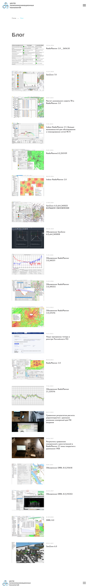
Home (14, 18)
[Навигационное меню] (84, 5)
